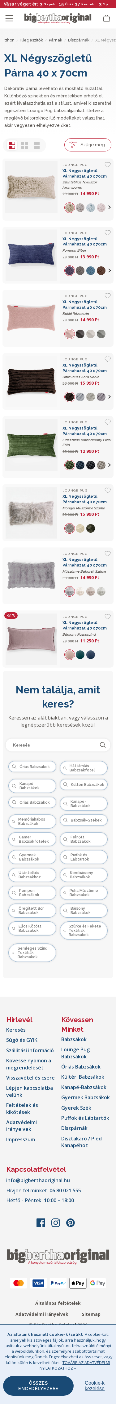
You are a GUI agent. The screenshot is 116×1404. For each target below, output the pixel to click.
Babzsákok (74, 1039)
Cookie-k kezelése (95, 1385)
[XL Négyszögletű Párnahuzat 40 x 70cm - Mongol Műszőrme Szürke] (31, 512)
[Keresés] (103, 745)
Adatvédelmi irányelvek (21, 1125)
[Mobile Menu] (9, 18)
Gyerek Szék (76, 1107)
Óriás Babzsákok (81, 1066)
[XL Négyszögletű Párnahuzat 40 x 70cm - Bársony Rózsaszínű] (31, 639)
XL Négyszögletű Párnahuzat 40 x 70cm (84, 245)
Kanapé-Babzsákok (83, 1087)
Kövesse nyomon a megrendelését (28, 1064)
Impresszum (20, 1139)
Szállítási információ (30, 1050)
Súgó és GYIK (21, 1040)
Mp (105, 4)
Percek (87, 4)
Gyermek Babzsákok (85, 1097)
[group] (70, 207)
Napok (49, 4)
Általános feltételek (58, 1303)
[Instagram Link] (56, 1225)
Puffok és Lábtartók (85, 1118)
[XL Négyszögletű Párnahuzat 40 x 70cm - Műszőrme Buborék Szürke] (31, 576)
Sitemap (91, 1314)
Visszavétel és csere (30, 1077)
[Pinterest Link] (70, 1225)
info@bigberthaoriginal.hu (38, 1180)
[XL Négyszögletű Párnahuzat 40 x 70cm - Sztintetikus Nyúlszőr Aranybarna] (31, 190)
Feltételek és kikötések (22, 1108)
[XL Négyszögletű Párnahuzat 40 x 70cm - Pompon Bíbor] (31, 255)
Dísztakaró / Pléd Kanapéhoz (81, 1142)
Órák (69, 4)
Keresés (16, 1029)
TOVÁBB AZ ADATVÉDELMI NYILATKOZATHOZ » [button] (75, 1365)
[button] (110, 207)
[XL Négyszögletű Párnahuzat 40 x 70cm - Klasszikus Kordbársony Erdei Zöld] (31, 447)
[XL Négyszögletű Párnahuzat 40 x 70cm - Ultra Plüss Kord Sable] (31, 381)
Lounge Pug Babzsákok (75, 1053)
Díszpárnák (74, 1128)
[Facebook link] (41, 1225)
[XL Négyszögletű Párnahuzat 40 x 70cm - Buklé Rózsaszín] (31, 318)
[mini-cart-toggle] (107, 18)
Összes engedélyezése (38, 1385)
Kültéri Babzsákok (82, 1076)
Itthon (9, 40)
